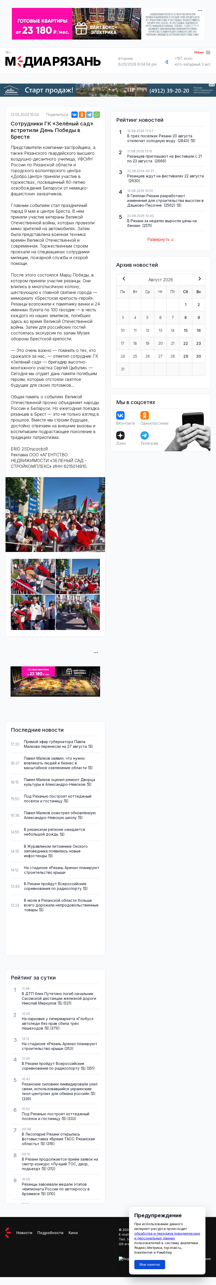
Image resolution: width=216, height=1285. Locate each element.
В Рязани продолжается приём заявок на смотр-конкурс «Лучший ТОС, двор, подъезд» (60, 1164)
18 (135, 343)
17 (122, 343)
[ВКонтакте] (74, 114)
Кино (73, 1232)
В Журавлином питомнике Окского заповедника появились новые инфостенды (56, 851)
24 (123, 356)
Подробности (50, 1232)
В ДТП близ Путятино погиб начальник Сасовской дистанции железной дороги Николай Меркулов (59, 998)
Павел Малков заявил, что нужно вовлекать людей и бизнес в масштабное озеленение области (55, 763)
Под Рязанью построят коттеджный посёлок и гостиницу (57, 798)
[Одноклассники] (82, 114)
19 (147, 343)
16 (199, 330)
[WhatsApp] (97, 114)
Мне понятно (150, 1265)
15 (186, 330)
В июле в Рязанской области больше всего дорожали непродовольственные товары (61, 905)
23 (198, 343)
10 (123, 330)
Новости (24, 1232)
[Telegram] (89, 114)
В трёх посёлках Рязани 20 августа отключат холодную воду (159, 138)
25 (135, 356)
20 (160, 343)
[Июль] (122, 279)
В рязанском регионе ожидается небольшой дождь (54, 831)
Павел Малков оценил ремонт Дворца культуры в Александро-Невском (59, 782)
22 (185, 343)
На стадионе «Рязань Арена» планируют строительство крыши (61, 870)
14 (172, 330)
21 (172, 343)
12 (147, 330)
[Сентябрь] (198, 279)
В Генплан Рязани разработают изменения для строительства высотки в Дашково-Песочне (165, 200)
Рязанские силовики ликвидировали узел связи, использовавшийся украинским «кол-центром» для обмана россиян (59, 1089)
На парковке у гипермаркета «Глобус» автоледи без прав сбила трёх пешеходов (58, 1023)
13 (160, 330)
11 (135, 330)
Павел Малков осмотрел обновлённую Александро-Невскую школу (60, 815)
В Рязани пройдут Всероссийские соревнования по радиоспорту (55, 886)
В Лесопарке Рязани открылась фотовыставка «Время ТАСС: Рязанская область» (58, 1139)
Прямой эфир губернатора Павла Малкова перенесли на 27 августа (55, 744)
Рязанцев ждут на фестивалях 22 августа (165, 176)
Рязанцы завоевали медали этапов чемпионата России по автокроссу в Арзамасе (56, 1189)
